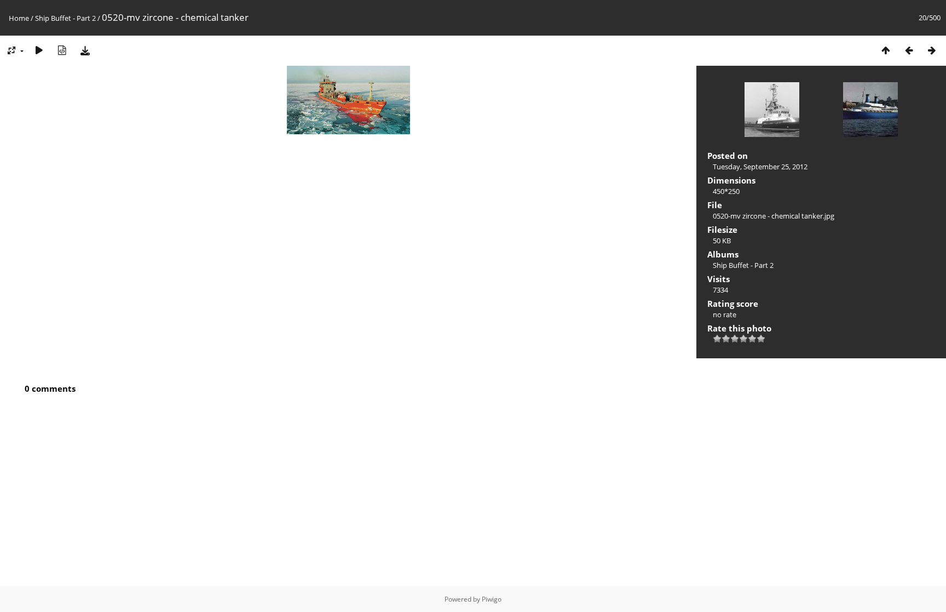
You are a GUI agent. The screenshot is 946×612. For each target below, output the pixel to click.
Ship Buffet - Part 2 (65, 18)
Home (19, 18)
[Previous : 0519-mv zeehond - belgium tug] (908, 50)
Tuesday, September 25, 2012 (760, 166)
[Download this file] (84, 50)
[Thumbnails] (885, 50)
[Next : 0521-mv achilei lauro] (931, 50)
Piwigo (491, 599)
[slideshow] (38, 50)
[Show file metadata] (61, 50)
